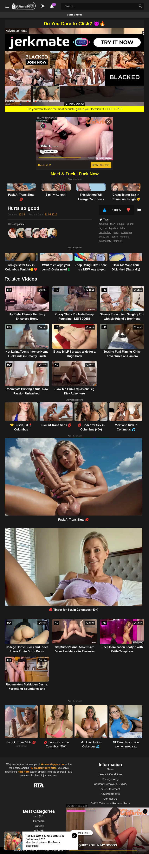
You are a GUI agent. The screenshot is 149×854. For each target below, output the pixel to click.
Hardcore (39, 820)
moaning (124, 236)
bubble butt (105, 232)
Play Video (76, 104)
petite (115, 236)
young (130, 223)
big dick (113, 228)
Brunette (39, 825)
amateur (103, 223)
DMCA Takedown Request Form (110, 803)
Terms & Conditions (110, 774)
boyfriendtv (105, 240)
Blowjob (39, 830)
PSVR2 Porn (42, 850)
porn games (74, 14)
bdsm (123, 228)
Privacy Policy (110, 779)
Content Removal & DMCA (110, 783)
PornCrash (57, 850)
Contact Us (110, 798)
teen (112, 223)
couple (121, 223)
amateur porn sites (45, 767)
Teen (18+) (39, 816)
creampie (126, 232)
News (110, 769)
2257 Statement (110, 788)
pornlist (117, 240)
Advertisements (110, 793)
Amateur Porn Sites (24, 850)
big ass (103, 228)
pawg (116, 232)
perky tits (104, 236)
